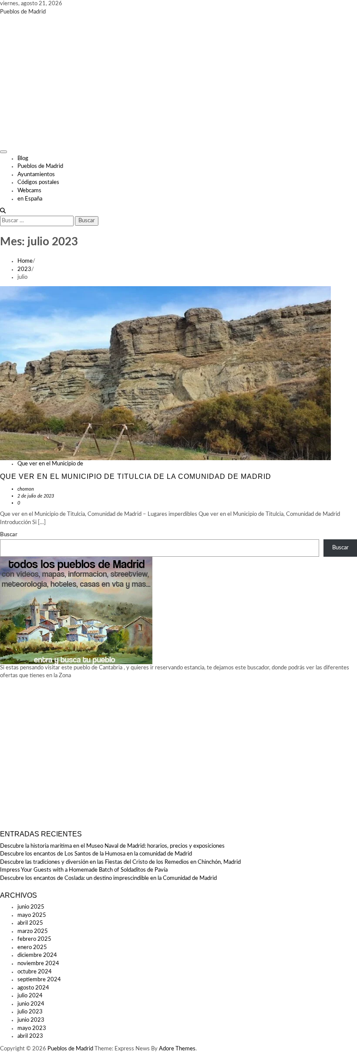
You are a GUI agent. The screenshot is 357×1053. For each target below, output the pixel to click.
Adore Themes (177, 1049)
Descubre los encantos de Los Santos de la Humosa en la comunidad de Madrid (96, 854)
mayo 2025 (31, 915)
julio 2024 (30, 996)
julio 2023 (30, 1012)
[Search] (3, 211)
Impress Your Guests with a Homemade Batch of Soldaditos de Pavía (84, 870)
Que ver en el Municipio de (50, 464)
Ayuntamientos (36, 174)
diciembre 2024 (37, 955)
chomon (25, 489)
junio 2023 (30, 1020)
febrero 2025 (34, 939)
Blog (22, 158)
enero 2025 (32, 947)
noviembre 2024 (38, 963)
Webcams (29, 191)
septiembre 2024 (39, 980)
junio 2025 (30, 907)
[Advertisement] (178, 81)
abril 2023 (30, 1036)
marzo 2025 (32, 931)
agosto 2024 (33, 988)
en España (29, 199)
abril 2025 (30, 923)
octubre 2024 (34, 972)
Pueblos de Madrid (23, 12)
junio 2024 (30, 1004)
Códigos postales (38, 182)
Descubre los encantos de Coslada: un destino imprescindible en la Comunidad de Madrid (108, 878)
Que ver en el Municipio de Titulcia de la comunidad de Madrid (135, 476)
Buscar (8, 535)
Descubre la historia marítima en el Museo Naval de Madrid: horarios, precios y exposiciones (112, 846)
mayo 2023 (31, 1028)
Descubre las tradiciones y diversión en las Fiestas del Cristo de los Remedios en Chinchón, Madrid (120, 862)
